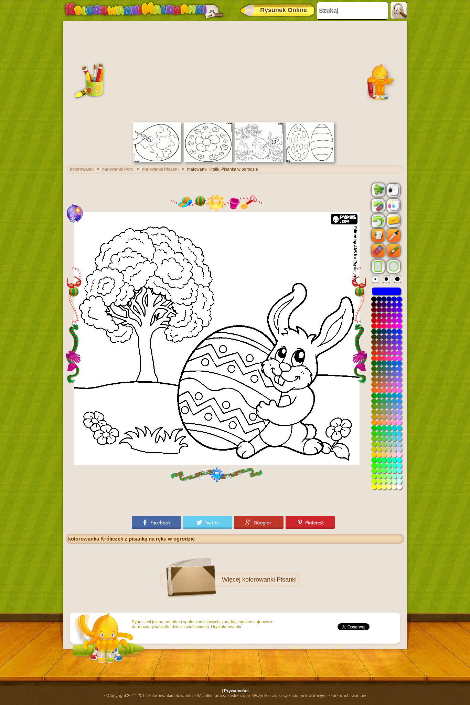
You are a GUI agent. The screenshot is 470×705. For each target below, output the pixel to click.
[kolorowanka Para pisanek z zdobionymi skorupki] (310, 161)
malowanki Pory (117, 169)
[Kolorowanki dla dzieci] (144, 10)
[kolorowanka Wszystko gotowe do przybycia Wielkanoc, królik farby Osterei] (259, 161)
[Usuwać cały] (377, 205)
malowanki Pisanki (160, 169)
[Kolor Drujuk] (392, 205)
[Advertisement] (235, 70)
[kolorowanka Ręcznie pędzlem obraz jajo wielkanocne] (157, 161)
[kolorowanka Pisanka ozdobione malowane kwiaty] (208, 161)
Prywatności (236, 690)
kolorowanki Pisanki (269, 579)
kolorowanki (82, 169)
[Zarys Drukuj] (392, 189)
